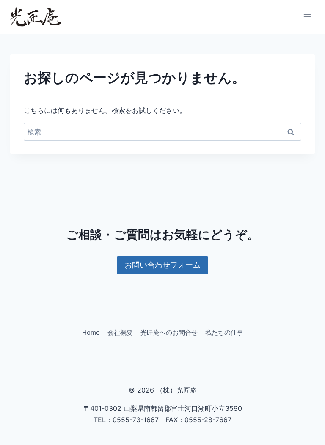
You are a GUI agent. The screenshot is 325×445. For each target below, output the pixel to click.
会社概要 (120, 332)
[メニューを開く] (307, 16)
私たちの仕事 (224, 332)
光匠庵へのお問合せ (169, 332)
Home (91, 332)
